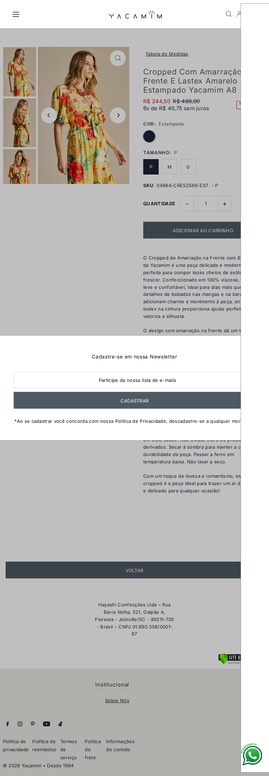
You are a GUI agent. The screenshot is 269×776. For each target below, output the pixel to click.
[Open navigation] (57, 13)
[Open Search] (229, 14)
